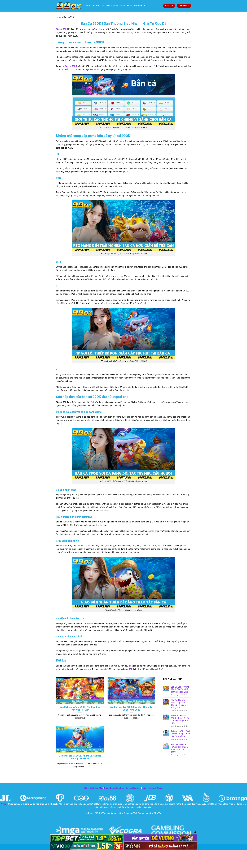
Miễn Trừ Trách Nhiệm (152, 788)
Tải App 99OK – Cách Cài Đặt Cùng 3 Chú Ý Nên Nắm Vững (181, 733)
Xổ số (129, 6)
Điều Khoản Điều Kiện (114, 788)
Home (58, 17)
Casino (95, 6)
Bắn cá (114, 6)
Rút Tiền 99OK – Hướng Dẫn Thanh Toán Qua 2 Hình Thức (179, 748)
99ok (3, 804)
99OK (88, 6)
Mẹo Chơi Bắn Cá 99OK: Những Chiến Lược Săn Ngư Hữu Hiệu (80, 757)
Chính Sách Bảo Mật (93, 788)
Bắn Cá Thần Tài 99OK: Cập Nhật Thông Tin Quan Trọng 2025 (131, 708)
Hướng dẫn (139, 6)
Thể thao (105, 6)
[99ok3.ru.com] (69, 6)
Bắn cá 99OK (62, 29)
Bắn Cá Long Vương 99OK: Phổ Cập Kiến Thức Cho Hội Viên (80, 708)
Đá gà (122, 6)
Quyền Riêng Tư (133, 788)
